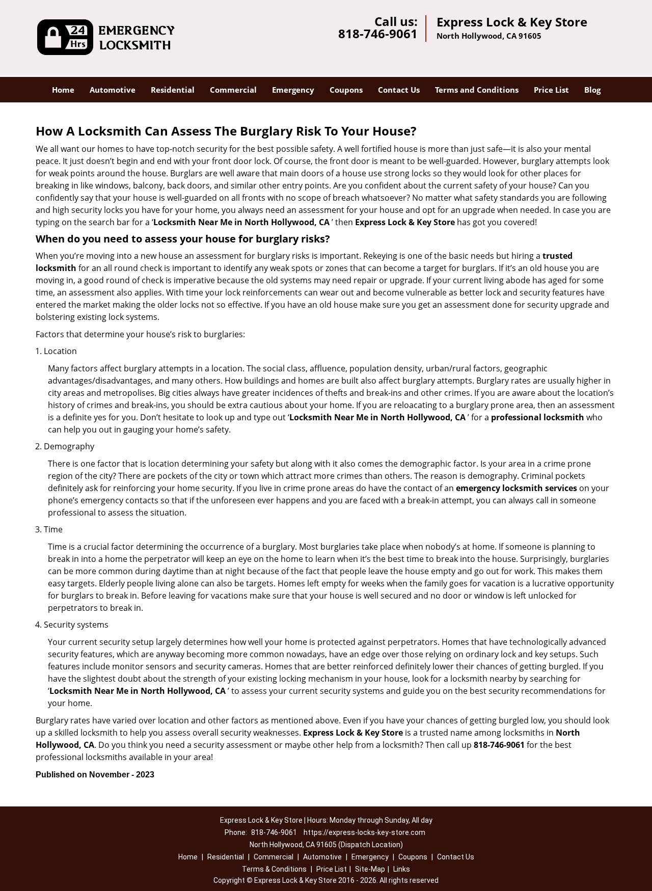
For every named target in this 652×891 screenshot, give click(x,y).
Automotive (112, 90)
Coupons (346, 90)
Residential (173, 90)
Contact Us (399, 90)
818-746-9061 (378, 33)
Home (63, 90)
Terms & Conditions (274, 869)
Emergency (293, 90)
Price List (551, 90)
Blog (592, 90)
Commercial (233, 90)
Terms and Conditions (477, 90)
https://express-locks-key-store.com (364, 832)
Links (401, 869)
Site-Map (370, 869)
